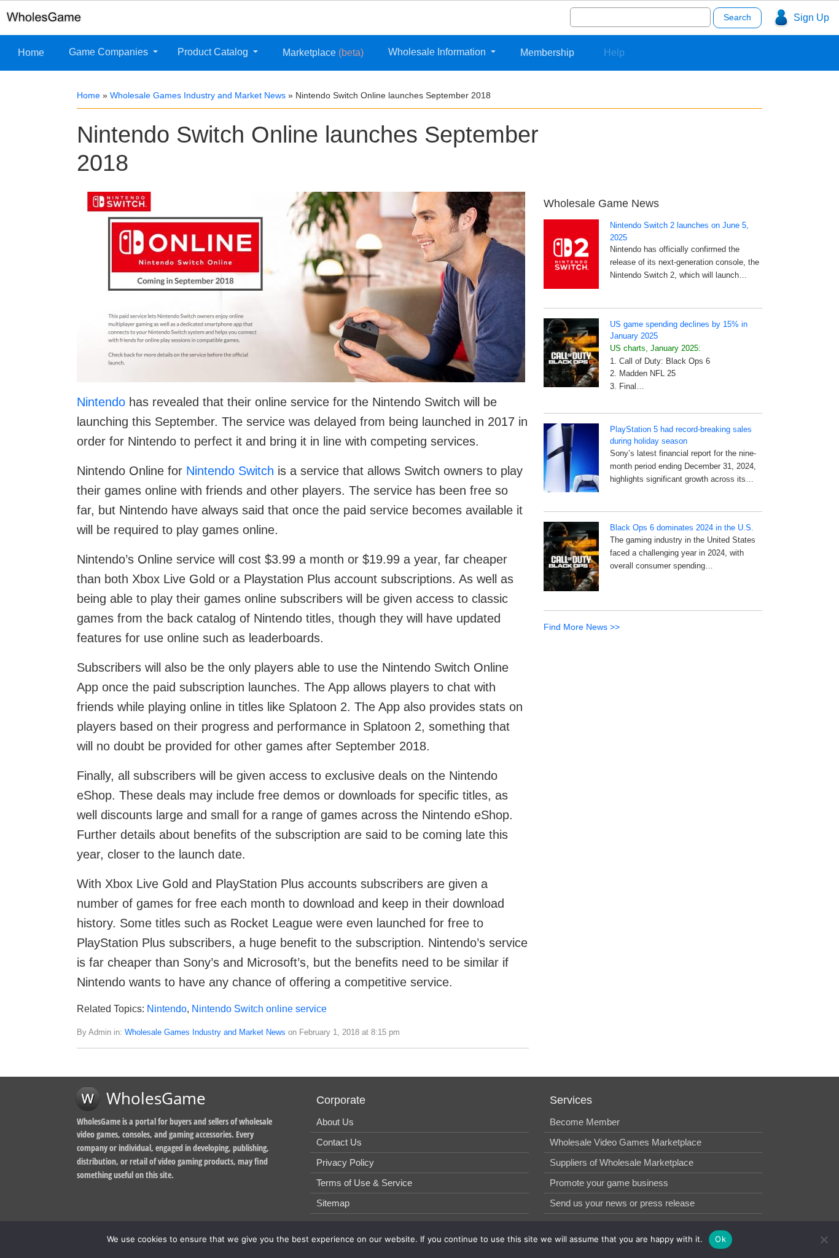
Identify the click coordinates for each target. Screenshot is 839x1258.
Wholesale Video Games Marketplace (625, 1142)
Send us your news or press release (622, 1203)
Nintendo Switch (230, 471)
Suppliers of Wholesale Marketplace (621, 1162)
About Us (335, 1122)
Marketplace (323, 52)
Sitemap (332, 1203)
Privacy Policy (345, 1162)
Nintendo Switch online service (259, 1009)
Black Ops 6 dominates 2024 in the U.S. (682, 527)
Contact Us (339, 1142)
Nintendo (101, 402)
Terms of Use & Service (364, 1182)
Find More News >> (582, 627)
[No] (824, 1239)
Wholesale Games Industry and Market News (198, 95)
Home (31, 52)
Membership (547, 52)
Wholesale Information (438, 52)
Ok (720, 1239)
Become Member (585, 1122)
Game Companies (109, 52)
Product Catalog (214, 52)
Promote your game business (609, 1182)
